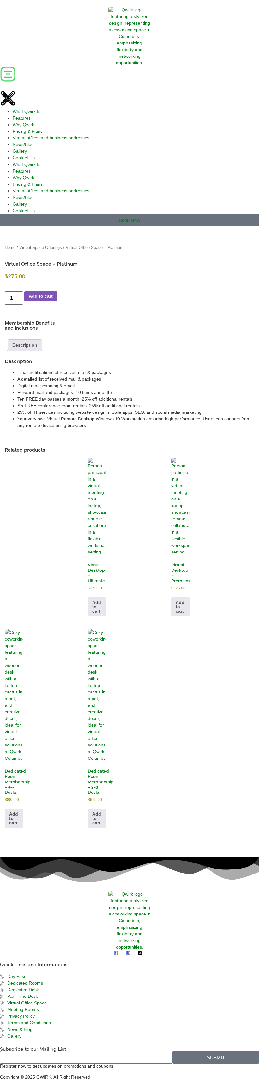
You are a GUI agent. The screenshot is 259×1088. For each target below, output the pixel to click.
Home (10, 247)
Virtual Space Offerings (40, 247)
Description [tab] (24, 345)
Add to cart (41, 296)
